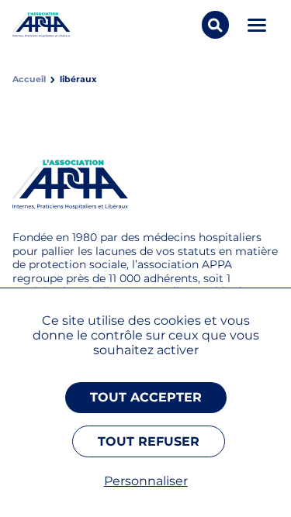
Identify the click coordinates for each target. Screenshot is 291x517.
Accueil (29, 79)
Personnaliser (146, 481)
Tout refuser (148, 441)
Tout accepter (146, 397)
